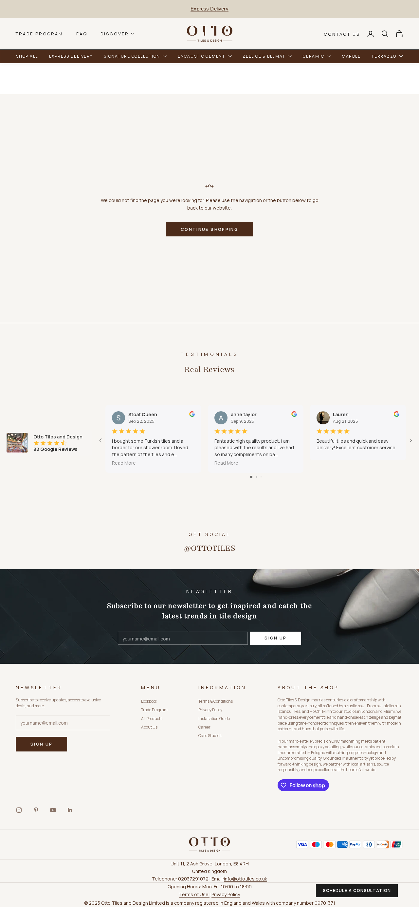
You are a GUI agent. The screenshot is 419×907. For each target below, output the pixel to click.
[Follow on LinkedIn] (70, 810)
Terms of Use (194, 894)
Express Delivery (209, 8)
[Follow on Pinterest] (36, 810)
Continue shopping (209, 229)
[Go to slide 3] (261, 476)
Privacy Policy (210, 710)
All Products (151, 718)
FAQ (81, 33)
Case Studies (209, 735)
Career (204, 727)
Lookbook (149, 701)
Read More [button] (124, 463)
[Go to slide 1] (251, 477)
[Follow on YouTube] (53, 810)
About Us (149, 727)
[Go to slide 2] (256, 477)
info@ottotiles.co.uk (245, 879)
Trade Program (39, 33)
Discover (114, 33)
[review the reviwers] (192, 414)
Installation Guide (214, 718)
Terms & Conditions (215, 701)
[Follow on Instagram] (19, 810)
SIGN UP (275, 638)
